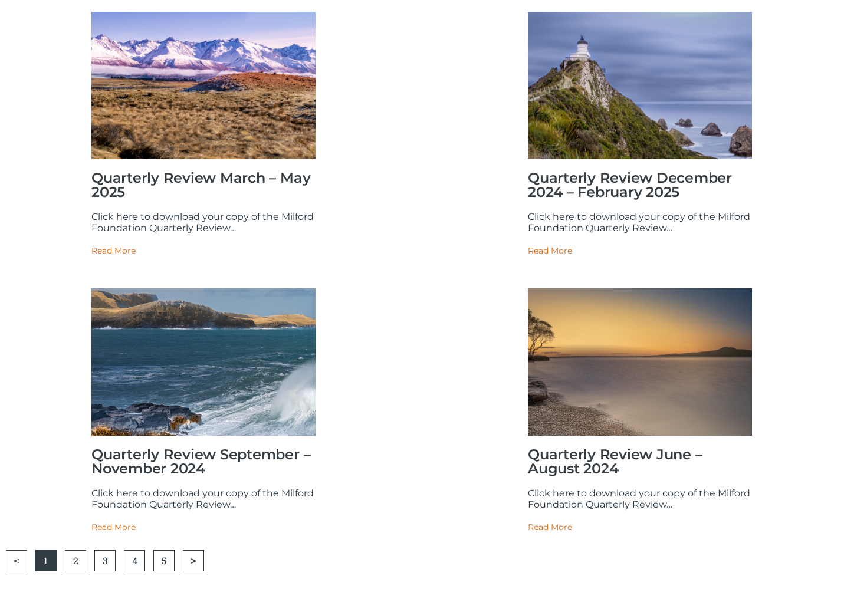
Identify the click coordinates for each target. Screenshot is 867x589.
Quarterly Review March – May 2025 (200, 184)
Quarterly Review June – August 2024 (615, 461)
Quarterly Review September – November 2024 (200, 461)
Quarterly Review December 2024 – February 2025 (630, 184)
